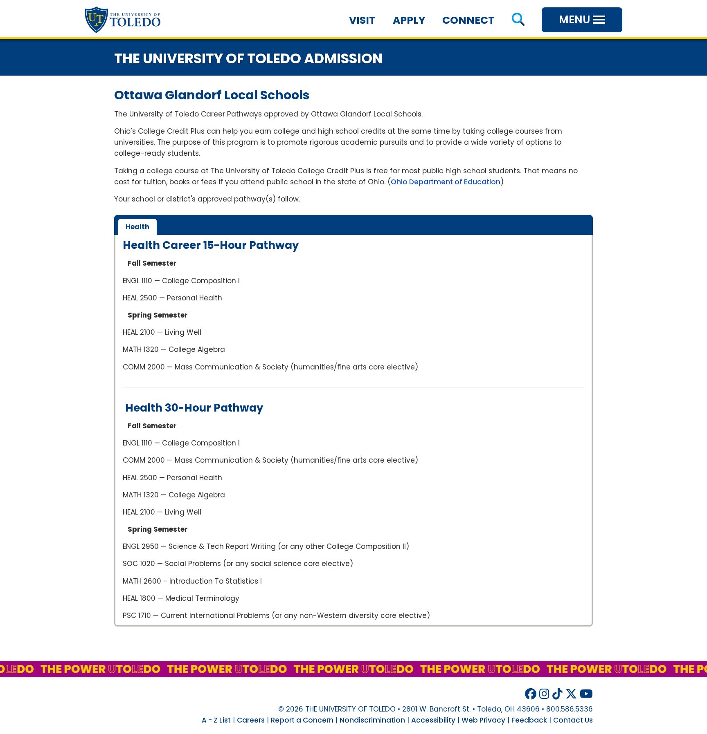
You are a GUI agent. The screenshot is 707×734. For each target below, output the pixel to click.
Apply (409, 20)
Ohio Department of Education (445, 182)
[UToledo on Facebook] (530, 694)
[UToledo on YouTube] (586, 694)
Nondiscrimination (372, 720)
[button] (518, 20)
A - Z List (216, 720)
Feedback (529, 720)
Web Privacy (483, 720)
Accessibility (433, 720)
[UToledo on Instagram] (544, 694)
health (137, 227)
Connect (468, 20)
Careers (251, 720)
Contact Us (573, 720)
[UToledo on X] (571, 694)
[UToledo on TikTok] (557, 694)
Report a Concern (302, 720)
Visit (362, 20)
